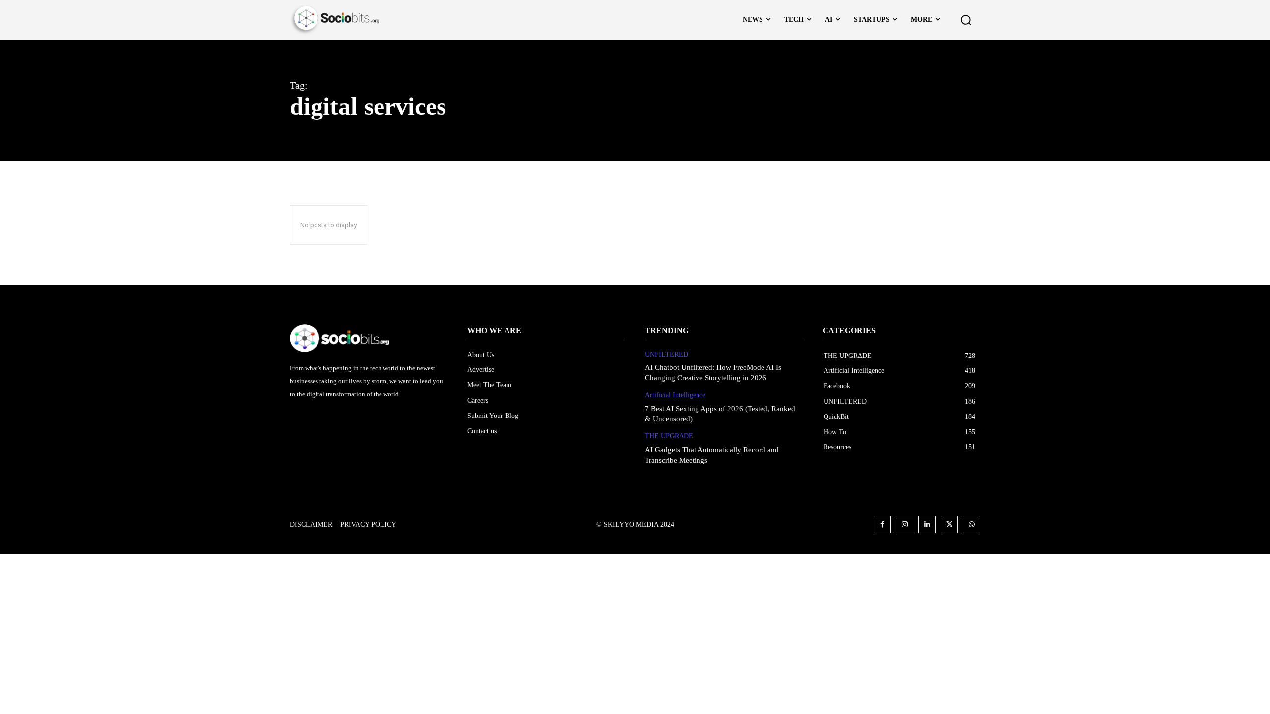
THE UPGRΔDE (669, 436)
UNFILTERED (666, 354)
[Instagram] (904, 524)
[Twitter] (949, 524)
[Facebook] (882, 524)
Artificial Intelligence (675, 395)
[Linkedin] (927, 524)
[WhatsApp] (971, 524)
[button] (966, 19)
